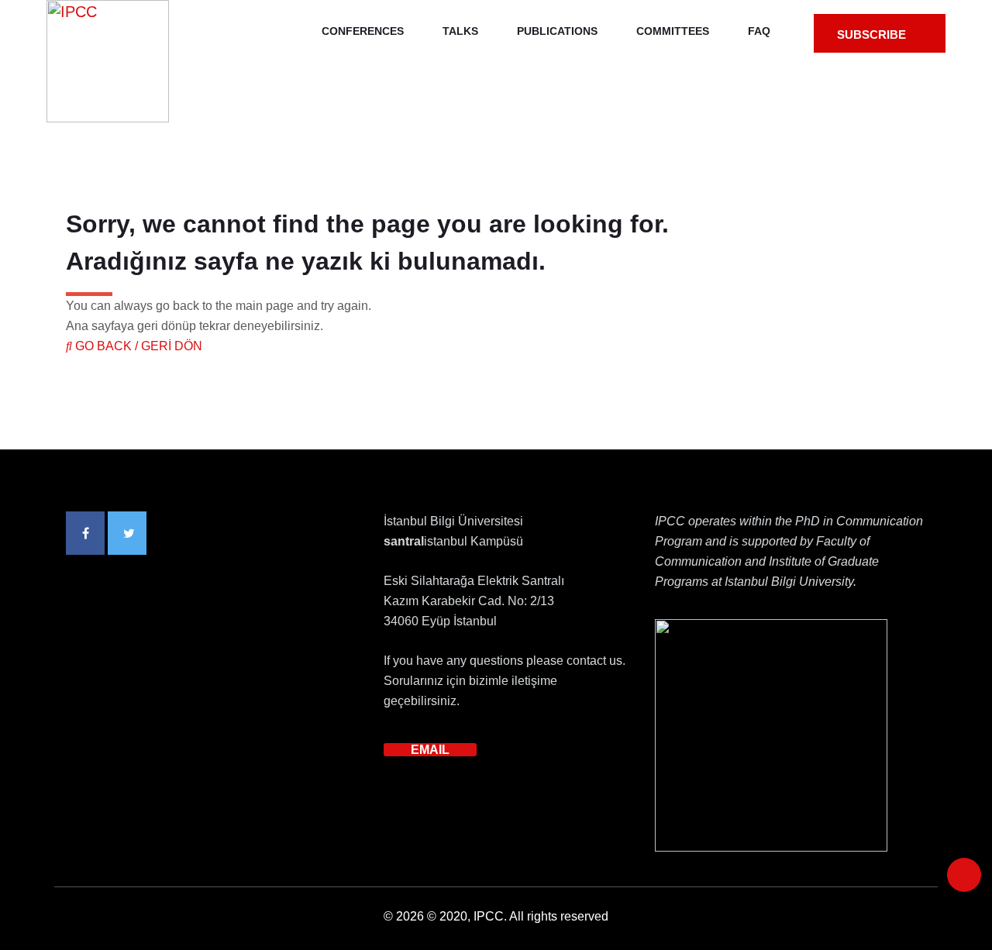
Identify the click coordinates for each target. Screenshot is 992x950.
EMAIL (430, 749)
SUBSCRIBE (873, 34)
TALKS (460, 31)
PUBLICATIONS (557, 31)
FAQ (759, 31)
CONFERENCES (363, 31)
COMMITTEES (672, 31)
